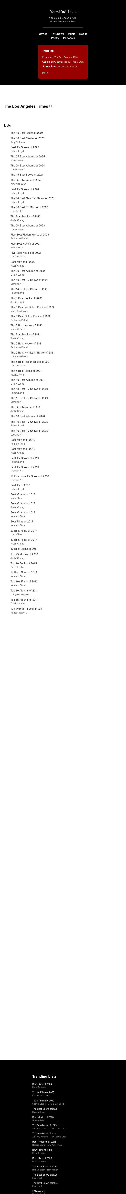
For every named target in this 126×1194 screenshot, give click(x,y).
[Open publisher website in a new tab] (50, 106)
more (45, 72)
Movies (43, 34)
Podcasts (69, 38)
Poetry (55, 38)
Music (71, 34)
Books (83, 34)
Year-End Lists (63, 11)
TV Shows (57, 34)
